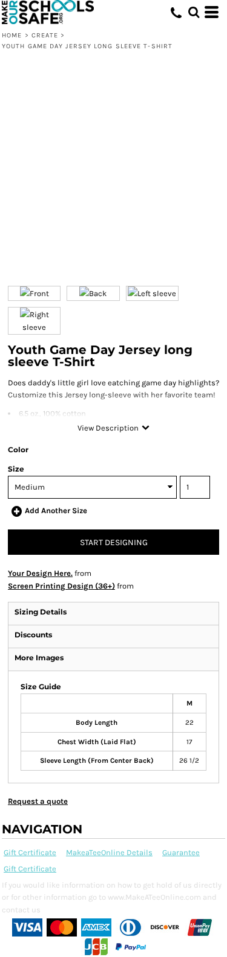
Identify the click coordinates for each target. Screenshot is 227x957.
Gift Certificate (30, 852)
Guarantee (181, 852)
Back (98, 293)
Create (45, 35)
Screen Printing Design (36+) (61, 585)
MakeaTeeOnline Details (109, 852)
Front (39, 293)
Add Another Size (56, 510)
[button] (194, 12)
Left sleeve (156, 293)
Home (12, 35)
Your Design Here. (40, 573)
